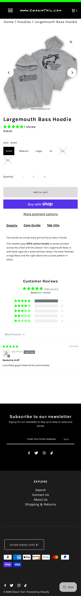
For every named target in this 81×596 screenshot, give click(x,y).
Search (40, 490)
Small (9, 151)
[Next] (72, 72)
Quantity (8, 176)
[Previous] (9, 72)
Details (11, 225)
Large (39, 151)
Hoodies (24, 22)
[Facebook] (29, 453)
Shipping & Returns (40, 504)
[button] (13, 127)
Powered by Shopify (38, 591)
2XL (62, 151)
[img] (10, 346)
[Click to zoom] (71, 42)
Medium (23, 151)
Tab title (53, 225)
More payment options (40, 214)
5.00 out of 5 (51, 288)
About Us (40, 499)
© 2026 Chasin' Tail (14, 591)
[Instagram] (44, 453)
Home (9, 22)
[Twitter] (36, 453)
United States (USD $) (24, 544)
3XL (8, 160)
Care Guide (32, 225)
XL (51, 151)
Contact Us (40, 495)
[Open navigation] (10, 10)
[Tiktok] (51, 453)
